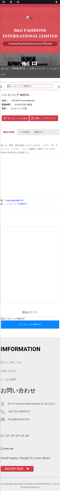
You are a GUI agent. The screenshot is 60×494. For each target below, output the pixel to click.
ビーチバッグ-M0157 (30, 324)
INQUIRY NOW (14, 468)
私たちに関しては (11, 362)
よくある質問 (8, 379)
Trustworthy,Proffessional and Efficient (30, 43)
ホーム (4, 68)
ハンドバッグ (30, 145)
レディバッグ (37, 68)
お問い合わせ (8, 370)
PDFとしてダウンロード (45, 118)
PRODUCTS (18, 68)
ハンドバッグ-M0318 (16, 204)
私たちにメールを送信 (17, 118)
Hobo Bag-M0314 (14, 200)
